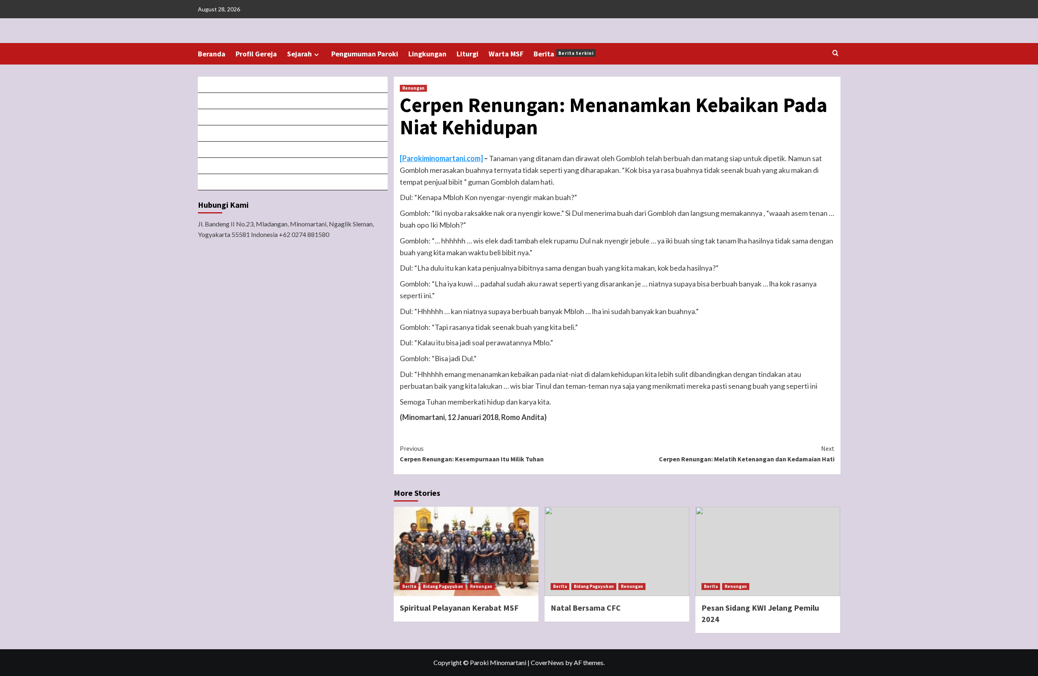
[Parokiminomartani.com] (441, 158)
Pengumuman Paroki (364, 53)
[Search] (835, 53)
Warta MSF (506, 53)
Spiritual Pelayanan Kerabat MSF (459, 608)
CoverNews (547, 662)
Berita (564, 53)
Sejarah (299, 53)
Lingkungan (427, 53)
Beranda (211, 53)
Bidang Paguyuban (443, 586)
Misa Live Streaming (293, 100)
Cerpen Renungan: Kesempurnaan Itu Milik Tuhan (472, 453)
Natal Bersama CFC (586, 608)
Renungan (413, 88)
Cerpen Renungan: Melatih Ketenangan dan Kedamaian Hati (746, 453)
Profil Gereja (256, 53)
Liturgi (467, 53)
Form (292, 149)
